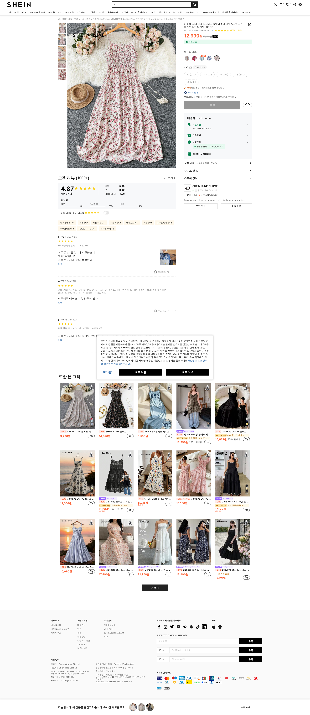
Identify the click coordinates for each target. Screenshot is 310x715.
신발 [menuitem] (153, 12)
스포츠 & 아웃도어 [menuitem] (210, 12)
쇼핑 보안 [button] (197, 142)
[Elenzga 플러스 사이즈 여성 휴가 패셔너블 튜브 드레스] (155, 542)
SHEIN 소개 (56, 625)
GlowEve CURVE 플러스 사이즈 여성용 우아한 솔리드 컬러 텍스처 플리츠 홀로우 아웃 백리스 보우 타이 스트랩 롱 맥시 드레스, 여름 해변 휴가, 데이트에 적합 (233, 431)
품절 (212, 105)
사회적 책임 (56, 633)
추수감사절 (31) (67, 228)
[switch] (106, 212)
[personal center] (275, 4)
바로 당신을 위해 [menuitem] (37, 12)
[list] (182, 626)
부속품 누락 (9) (107, 228)
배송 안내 (81, 625)
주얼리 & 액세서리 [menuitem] (139, 12)
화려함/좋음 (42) (164, 222)
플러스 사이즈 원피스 (100, 19)
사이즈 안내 (82, 644)
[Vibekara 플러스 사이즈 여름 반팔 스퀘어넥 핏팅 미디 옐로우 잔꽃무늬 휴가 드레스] (116, 542)
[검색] (194, 4)
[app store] (214, 628)
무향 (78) (84, 222)
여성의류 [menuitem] (69, 12)
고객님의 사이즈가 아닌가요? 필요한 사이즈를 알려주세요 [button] (209, 97)
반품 (79, 629)
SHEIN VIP (82, 648)
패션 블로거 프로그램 (60, 629)
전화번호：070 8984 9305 (62, 677)
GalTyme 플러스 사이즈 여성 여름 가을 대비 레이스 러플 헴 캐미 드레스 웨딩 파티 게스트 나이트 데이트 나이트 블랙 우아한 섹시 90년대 (117, 501)
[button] (295, 4)
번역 (60, 264)
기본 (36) (148, 222)
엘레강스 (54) (132, 222)
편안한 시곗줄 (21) (87, 228)
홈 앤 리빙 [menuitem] (177, 12)
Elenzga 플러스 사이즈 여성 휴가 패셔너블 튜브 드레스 (155, 570)
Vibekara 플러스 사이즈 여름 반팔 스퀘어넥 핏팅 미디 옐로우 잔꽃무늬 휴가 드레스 (117, 570)
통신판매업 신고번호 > (105, 671)
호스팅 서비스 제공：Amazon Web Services (115, 664)
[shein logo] (19, 4)
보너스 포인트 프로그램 (114, 633)
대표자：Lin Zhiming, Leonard (64, 668)
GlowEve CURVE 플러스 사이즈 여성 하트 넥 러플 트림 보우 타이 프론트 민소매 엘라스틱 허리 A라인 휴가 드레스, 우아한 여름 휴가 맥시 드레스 (78, 567)
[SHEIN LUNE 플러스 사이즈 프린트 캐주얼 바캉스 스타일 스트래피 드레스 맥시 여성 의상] (116, 406)
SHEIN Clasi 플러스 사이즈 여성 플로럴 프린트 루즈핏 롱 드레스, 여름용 (155, 498)
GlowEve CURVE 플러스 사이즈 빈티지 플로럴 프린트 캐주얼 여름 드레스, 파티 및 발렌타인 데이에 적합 (78, 498)
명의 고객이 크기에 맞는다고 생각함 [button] (204, 88)
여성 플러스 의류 (81, 19)
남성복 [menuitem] (125, 12)
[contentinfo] (209, 680)
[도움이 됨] (155, 272)
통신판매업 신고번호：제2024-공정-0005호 (115, 668)
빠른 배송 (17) (99, 222)
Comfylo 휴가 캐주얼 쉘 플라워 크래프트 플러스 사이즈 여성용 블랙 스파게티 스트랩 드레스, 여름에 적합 (233, 501)
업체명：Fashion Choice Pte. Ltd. (65, 664)
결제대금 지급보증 (104, 681)
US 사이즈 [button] (198, 67)
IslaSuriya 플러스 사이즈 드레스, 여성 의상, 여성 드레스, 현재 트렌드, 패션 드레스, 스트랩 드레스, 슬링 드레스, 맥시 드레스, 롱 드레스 (155, 431)
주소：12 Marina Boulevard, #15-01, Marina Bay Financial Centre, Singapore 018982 (70, 672)
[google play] (220, 628)
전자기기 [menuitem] (246, 12)
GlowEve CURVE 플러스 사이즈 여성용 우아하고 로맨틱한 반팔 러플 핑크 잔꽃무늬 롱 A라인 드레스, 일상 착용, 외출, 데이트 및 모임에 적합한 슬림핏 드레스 (194, 498)
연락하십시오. (110, 625)
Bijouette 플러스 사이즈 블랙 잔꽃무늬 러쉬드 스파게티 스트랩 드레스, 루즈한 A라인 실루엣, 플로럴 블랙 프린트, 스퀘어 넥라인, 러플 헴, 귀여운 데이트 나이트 (233, 570)
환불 (79, 633)
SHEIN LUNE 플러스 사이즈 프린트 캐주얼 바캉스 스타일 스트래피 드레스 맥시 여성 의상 (117, 431)
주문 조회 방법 (83, 640)
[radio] (187, 58)
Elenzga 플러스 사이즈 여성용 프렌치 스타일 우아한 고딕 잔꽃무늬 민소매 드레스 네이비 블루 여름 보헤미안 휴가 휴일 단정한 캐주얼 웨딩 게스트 (194, 570)
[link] (281, 4)
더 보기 (155, 587)
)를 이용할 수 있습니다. (122, 681)
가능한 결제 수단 (164, 673)
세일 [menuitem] (60, 12)
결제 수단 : (108, 629)
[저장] (247, 105)
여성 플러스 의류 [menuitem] (96, 12)
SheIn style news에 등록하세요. (172, 635)
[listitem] (77, 414)
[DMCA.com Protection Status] (167, 688)
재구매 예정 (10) (67, 222)
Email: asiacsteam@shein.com (64, 680)
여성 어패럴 (67, 19)
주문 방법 (81, 637)
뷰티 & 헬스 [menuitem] (164, 12)
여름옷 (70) (116, 222)
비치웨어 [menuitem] (81, 12)
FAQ (106, 637)
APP (214, 621)
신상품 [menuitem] (51, 12)
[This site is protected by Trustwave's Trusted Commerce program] (159, 688)
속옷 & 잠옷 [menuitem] (113, 12)
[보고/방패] (174, 272)
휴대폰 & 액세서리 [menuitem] (230, 12)
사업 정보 (55, 660)
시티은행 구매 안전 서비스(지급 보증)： (113, 674)
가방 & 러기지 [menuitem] (192, 12)
